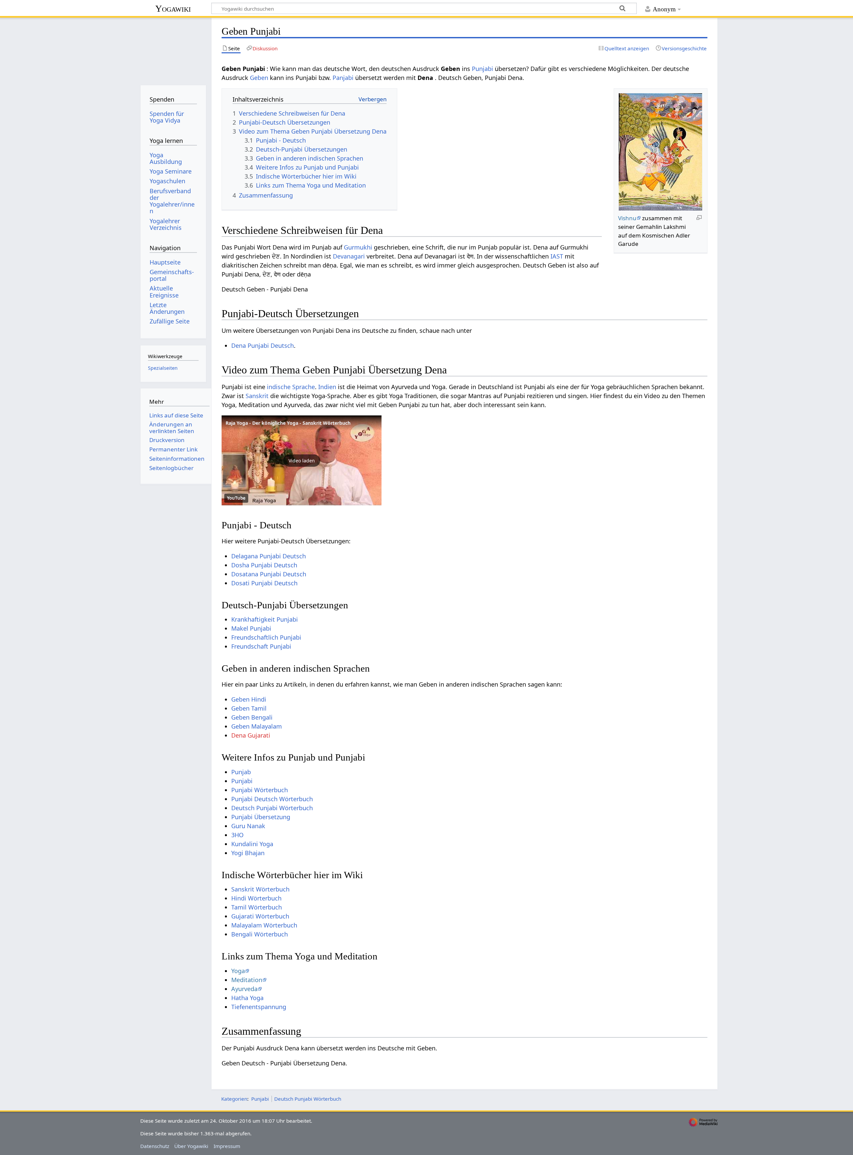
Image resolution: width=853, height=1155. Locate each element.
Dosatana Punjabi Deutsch (268, 574)
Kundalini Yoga (252, 844)
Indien (327, 387)
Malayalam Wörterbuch (264, 925)
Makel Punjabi (251, 628)
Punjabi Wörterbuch (259, 790)
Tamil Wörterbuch (256, 907)
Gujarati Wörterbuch (260, 916)
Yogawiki (173, 8)
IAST (556, 256)
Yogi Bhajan (248, 853)
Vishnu (627, 218)
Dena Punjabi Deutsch (262, 345)
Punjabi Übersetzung (260, 817)
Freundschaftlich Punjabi (266, 637)
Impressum (227, 1146)
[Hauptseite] (173, 49)
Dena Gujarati (250, 735)
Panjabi (343, 78)
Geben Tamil (249, 708)
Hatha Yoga (247, 998)
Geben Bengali (252, 717)
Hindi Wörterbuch (256, 898)
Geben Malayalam (256, 726)
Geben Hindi (248, 699)
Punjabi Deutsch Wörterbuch (272, 799)
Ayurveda (244, 989)
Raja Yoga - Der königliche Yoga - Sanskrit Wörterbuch (288, 423)
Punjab (241, 772)
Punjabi (482, 69)
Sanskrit (257, 396)
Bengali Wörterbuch (259, 934)
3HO (237, 835)
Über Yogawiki (191, 1146)
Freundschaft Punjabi (261, 646)
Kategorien (234, 1098)
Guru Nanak (248, 826)
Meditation (246, 980)
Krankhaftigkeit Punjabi (264, 619)
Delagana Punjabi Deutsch (268, 556)
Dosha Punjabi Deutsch (264, 565)
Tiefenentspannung (258, 1007)
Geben (259, 78)
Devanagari (349, 256)
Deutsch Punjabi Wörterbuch (272, 808)
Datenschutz (154, 1146)
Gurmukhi (358, 247)
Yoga (238, 971)
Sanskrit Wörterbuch (260, 889)
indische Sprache (291, 387)
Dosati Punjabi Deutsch (264, 583)
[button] (302, 460)
